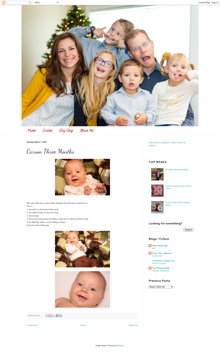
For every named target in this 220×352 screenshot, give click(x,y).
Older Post (133, 325)
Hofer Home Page (160, 245)
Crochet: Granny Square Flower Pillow (178, 187)
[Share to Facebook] (57, 315)
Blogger (121, 345)
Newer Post (32, 325)
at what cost (157, 255)
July (154, 248)
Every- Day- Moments (162, 253)
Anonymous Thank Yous (163, 260)
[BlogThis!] (50, 315)
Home (32, 131)
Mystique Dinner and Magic (176, 169)
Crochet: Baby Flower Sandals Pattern (177, 203)
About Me (86, 131)
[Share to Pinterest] (60, 315)
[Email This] (47, 315)
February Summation (160, 270)
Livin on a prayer (159, 263)
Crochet (47, 131)
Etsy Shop (66, 131)
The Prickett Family (160, 268)
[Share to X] (54, 315)
